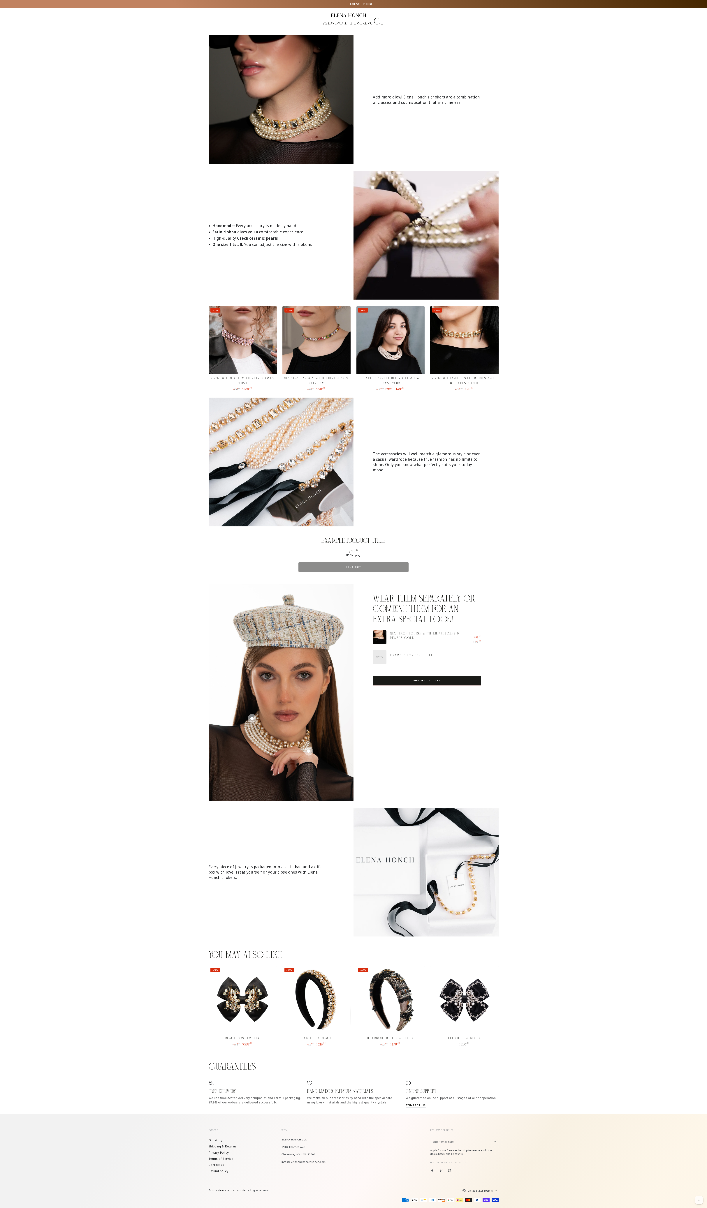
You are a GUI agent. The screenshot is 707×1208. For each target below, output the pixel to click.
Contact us (216, 1165)
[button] (211, 16)
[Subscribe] (496, 1141)
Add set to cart (427, 680)
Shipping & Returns (222, 1146)
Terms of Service (221, 1158)
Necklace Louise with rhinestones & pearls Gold (424, 635)
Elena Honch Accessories (232, 1190)
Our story (215, 1140)
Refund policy (218, 1171)
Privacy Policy (219, 1152)
